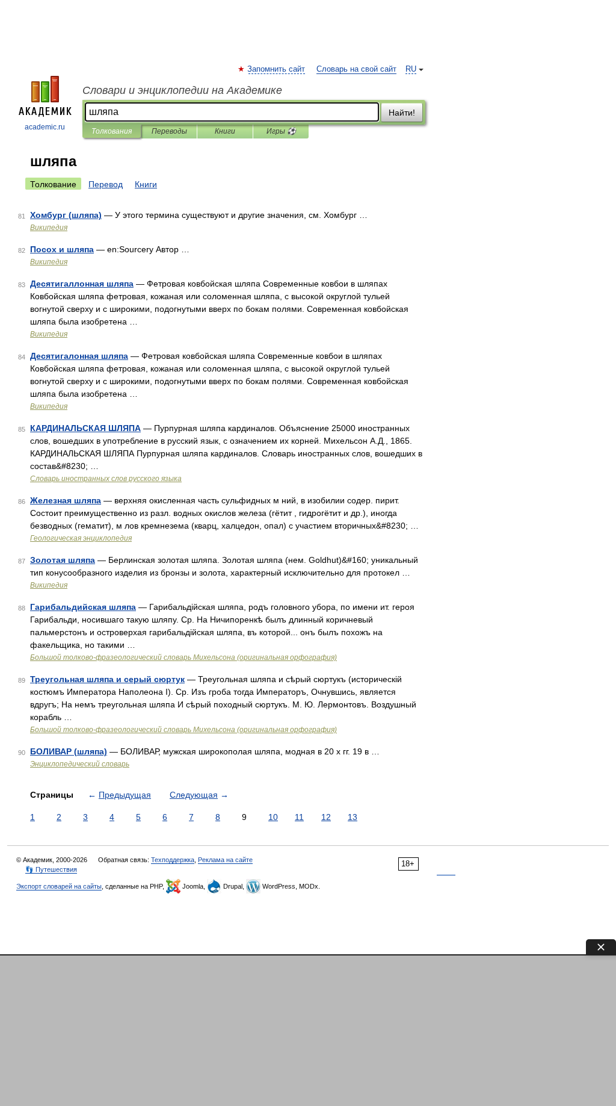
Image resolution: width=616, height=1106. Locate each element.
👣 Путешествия (51, 869)
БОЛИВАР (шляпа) (68, 751)
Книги (225, 131)
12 (326, 817)
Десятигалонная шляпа (79, 356)
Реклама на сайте (225, 859)
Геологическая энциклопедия (81, 538)
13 (352, 817)
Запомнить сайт (276, 69)
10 (273, 817)
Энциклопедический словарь (79, 764)
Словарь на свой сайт (356, 69)
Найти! (402, 112)
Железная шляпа (65, 500)
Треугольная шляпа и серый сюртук (107, 679)
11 (299, 817)
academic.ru (45, 127)
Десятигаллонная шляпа (82, 283)
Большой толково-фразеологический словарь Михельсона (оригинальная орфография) (183, 657)
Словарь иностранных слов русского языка (106, 478)
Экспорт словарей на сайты (59, 886)
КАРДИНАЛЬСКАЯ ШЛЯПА (85, 428)
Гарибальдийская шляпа (83, 607)
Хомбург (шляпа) (66, 215)
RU (410, 69)
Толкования (111, 131)
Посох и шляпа (62, 249)
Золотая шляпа (62, 560)
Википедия (48, 227)
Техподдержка (172, 859)
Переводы (169, 131)
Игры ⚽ (281, 131)
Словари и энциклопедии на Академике (182, 90)
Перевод (105, 184)
